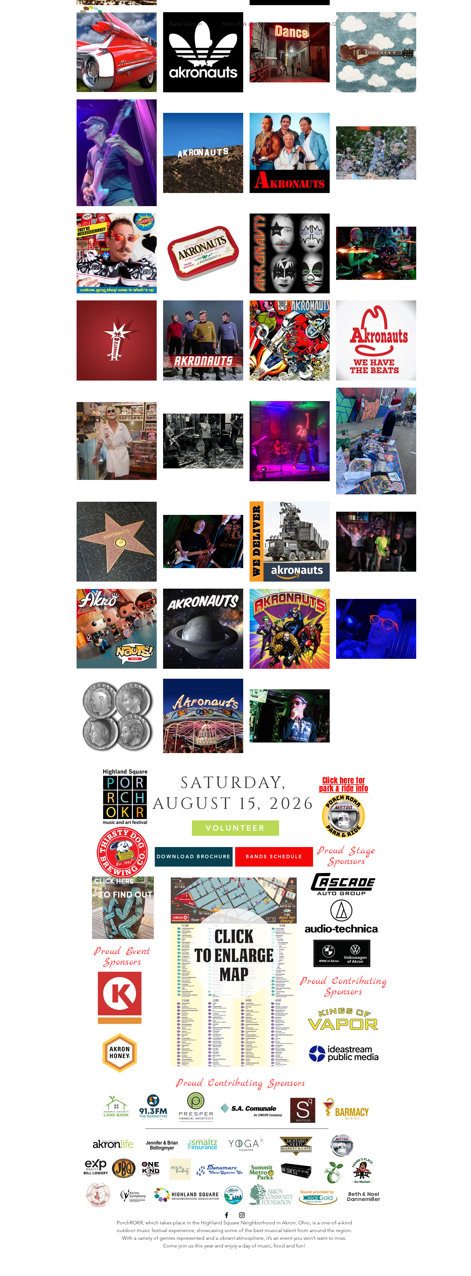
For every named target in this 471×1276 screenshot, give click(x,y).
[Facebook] (226, 1215)
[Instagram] (242, 1215)
